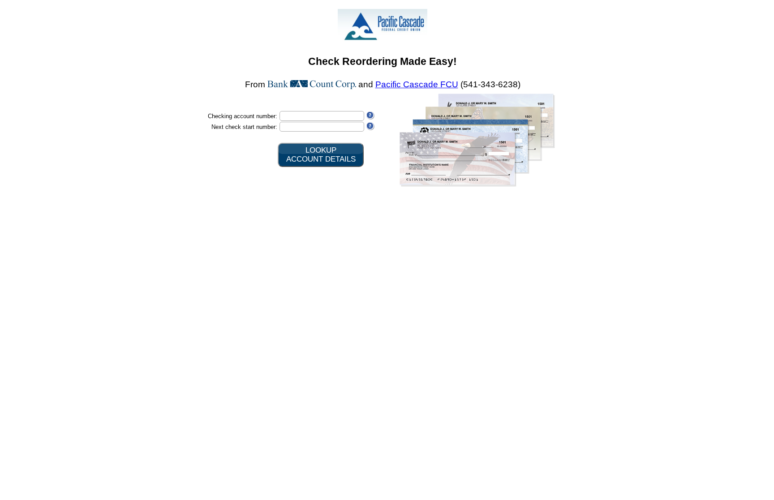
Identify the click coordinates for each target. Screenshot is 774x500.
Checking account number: (242, 116)
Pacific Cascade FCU (416, 84)
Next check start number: (244, 127)
